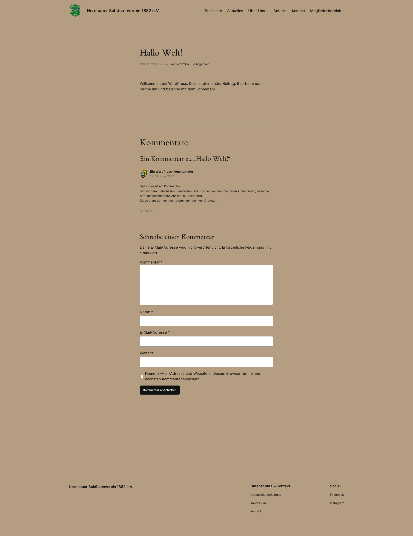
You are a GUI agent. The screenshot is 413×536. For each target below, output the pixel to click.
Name (146, 312)
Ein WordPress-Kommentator (171, 171)
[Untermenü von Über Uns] (267, 11)
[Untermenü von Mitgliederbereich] (343, 11)
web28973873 (181, 64)
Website (147, 353)
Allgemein (202, 64)
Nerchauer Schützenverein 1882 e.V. (123, 10)
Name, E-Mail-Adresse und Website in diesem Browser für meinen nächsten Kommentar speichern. (202, 376)
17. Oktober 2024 (162, 176)
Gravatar (210, 200)
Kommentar (151, 262)
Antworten (147, 210)
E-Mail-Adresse (155, 332)
